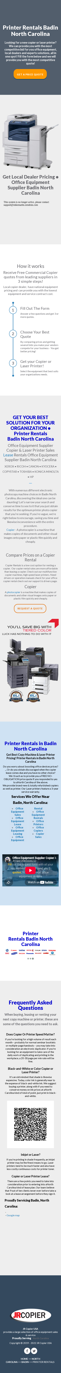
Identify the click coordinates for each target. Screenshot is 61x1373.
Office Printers (38, 823)
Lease (8, 454)
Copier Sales (39, 835)
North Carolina (41, 1338)
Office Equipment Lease (17, 821)
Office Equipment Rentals (38, 814)
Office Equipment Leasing (17, 830)
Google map (13, 1215)
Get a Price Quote (30, 74)
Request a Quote (30, 608)
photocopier (13, 592)
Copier (10, 529)
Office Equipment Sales (17, 811)
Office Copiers (39, 829)
